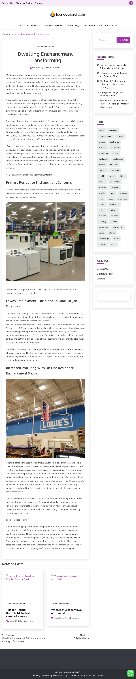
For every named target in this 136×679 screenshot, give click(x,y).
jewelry (102, 193)
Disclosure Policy (24, 3)
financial (114, 165)
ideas (122, 176)
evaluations (118, 159)
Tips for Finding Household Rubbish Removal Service (18, 613)
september (104, 227)
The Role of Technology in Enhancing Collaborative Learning (113, 84)
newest (102, 204)
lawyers (123, 193)
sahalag (102, 221)
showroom (118, 227)
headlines (114, 170)
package (113, 210)
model (111, 199)
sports (102, 233)
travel (116, 238)
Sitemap (39, 3)
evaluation (103, 159)
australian (114, 142)
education (103, 153)
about (101, 130)
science (114, 221)
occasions (114, 204)
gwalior (102, 170)
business (103, 147)
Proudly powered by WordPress (48, 675)
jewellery (115, 187)
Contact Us (7, 3)
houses (112, 176)
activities (113, 130)
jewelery (102, 187)
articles (102, 142)
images (102, 182)
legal (101, 199)
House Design (73, 25)
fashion (102, 165)
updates (102, 244)
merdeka (36, 68)
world (113, 244)
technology (104, 238)
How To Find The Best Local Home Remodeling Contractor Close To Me (114, 103)
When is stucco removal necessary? (66, 611)
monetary (122, 199)
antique (120, 136)
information (115, 182)
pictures (102, 216)
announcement (105, 136)
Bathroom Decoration (29, 25)
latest (112, 193)
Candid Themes (95, 675)
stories (112, 233)
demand (115, 147)
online (101, 210)
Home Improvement (53, 25)
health (101, 176)
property (114, 216)
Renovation (111, 25)
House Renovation (93, 25)
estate (115, 153)
